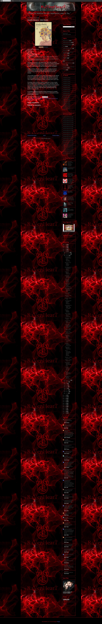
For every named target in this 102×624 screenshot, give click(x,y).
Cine (42, 98)
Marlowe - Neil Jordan (68, 296)
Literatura (65, 55)
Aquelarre (66, 571)
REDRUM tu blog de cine (68, 538)
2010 (65, 413)
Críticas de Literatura (67, 48)
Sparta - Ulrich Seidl (68, 299)
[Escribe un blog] (44, 97)
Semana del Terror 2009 (68, 124)
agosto (66, 381)
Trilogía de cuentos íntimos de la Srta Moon (68, 540)
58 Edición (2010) (66, 85)
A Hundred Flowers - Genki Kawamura (68, 285)
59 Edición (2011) (66, 87)
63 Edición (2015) (66, 95)
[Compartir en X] (45, 97)
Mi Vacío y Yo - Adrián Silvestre (68, 377)
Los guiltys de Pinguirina (67, 523)
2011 (65, 411)
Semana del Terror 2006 (68, 118)
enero (66, 393)
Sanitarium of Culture (68, 500)
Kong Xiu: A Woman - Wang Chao (68, 348)
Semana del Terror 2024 (68, 151)
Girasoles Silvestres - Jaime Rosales (68, 337)
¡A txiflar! (66, 455)
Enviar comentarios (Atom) (45, 138)
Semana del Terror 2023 (68, 149)
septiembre (67, 380)
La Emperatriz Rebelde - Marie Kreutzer (68, 302)
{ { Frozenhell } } (67, 425)
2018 (65, 400)
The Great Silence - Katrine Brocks (67, 281)
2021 (65, 395)
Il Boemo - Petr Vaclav (68, 319)
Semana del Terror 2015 (68, 134)
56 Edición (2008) (66, 81)
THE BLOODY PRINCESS (67, 496)
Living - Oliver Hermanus (68, 329)
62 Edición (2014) (66, 93)
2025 (65, 246)
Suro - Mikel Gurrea (67, 293)
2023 (65, 249)
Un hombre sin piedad (69, 462)
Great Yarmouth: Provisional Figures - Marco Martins (68, 353)
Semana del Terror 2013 (68, 132)
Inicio (44, 135)
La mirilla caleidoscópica (67, 440)
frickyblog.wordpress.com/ (69, 555)
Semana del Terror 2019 (68, 142)
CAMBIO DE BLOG (68, 545)
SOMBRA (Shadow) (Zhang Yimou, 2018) (68, 502)
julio (66, 383)
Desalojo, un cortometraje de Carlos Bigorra (69, 447)
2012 (65, 409)
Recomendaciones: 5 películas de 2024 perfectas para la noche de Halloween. (68, 465)
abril (66, 388)
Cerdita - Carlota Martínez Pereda (67, 368)
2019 (65, 398)
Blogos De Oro (66, 40)
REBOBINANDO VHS (68, 549)
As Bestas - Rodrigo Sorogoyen (68, 276)
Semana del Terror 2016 (68, 136)
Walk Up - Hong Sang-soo (68, 360)
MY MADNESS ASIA (68, 513)
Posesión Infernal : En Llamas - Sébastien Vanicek (70, 163)
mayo (66, 386)
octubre (67, 255)
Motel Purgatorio (68, 445)
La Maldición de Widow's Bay (71, 168)
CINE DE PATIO (67, 419)
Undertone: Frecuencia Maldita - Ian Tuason (70, 187)
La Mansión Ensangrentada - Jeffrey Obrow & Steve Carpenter (71, 181)
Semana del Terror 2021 (68, 146)
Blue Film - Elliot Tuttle (70, 192)
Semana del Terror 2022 (68, 148)
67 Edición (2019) (66, 103)
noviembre (67, 254)
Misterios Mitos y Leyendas (66, 58)
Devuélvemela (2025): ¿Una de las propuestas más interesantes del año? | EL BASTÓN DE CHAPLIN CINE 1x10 (69, 434)
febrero (67, 391)
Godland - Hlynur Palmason (67, 272)
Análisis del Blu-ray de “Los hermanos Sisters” (68, 508)
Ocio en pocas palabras (67, 431)
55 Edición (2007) (66, 79)
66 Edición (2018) (66, 101)
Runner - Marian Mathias (67, 310)
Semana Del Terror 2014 (68, 116)
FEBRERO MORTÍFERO (69, 496)
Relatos (64, 65)
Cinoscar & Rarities (68, 469)
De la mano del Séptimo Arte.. (67, 481)
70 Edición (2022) (38, 98)
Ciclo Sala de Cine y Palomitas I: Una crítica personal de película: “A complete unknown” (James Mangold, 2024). (69, 484)
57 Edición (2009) (66, 83)
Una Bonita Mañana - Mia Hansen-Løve (68, 364)
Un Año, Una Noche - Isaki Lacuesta (68, 332)
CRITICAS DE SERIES (67, 44)
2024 (65, 247)
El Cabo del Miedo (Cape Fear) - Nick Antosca (70, 175)
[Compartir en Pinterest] (47, 97)
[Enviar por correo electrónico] (42, 97)
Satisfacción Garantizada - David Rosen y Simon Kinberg (71, 198)
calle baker (66, 559)
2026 (65, 244)
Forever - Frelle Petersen (68, 358)
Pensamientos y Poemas (68, 60)
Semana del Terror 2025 (68, 153)
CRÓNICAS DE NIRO (68, 544)
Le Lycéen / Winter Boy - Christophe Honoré (68, 326)
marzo (66, 389)
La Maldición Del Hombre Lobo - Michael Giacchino (68, 259)
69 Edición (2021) (66, 106)
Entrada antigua (55, 135)
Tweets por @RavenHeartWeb (67, 34)
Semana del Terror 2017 (68, 138)
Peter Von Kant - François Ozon (68, 340)
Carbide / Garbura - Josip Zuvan (68, 344)
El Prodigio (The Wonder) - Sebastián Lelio (68, 290)
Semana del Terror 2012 (68, 130)
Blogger (58, 621)
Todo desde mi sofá (68, 489)
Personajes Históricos (67, 63)
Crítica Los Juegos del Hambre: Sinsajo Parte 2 (69, 567)
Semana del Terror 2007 (68, 120)
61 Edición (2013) (66, 91)
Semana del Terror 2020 (68, 144)
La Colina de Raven (68, 451)
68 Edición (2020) (66, 105)
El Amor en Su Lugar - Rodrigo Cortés (68, 264)
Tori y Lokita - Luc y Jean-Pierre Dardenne (68, 315)
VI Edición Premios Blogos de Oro (68, 525)
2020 (65, 396)
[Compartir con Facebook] (46, 97)
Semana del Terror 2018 (68, 140)
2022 (65, 250)
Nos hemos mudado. (68, 533)
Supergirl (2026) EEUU (68, 441)
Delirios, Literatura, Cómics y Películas (68, 506)
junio (66, 385)
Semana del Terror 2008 (68, 122)
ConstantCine (67, 565)
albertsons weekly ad (68, 572)
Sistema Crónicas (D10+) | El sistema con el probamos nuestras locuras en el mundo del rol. (69, 531)
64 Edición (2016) (66, 97)
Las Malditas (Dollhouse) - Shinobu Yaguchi (70, 216)
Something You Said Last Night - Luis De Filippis (68, 307)
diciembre (67, 252)
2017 (65, 401)
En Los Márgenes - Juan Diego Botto (68, 373)
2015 (65, 404)
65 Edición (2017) (66, 99)
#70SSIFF (33, 98)
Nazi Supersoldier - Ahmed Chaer (71, 209)
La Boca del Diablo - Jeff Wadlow (70, 203)
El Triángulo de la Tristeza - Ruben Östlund (68, 269)
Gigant (65, 514)
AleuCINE (66, 517)
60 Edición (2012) (66, 89)
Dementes (65, 50)
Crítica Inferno (67, 556)
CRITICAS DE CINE (47, 98)
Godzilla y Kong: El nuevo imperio (68, 491)
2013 (65, 408)
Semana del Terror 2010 (68, 126)
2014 (65, 406)
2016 (65, 403)
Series (64, 69)
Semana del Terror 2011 (68, 128)
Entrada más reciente (32, 135)
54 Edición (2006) (66, 77)
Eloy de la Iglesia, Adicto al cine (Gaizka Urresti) (68, 457)
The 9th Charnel (67, 452)
